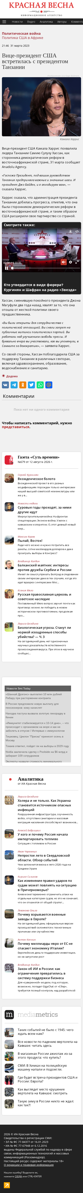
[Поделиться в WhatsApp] (40, 384)
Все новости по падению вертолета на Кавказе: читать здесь (48, 1044)
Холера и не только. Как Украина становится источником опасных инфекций (44, 805)
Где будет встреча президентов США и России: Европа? (48, 1079)
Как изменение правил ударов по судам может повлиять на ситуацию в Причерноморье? (47, 885)
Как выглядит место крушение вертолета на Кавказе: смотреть (42, 1091)
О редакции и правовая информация (29, 1165)
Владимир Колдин (29, 561)
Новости (17, 21)
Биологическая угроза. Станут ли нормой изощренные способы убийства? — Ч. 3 (44, 632)
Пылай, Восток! (30, 541)
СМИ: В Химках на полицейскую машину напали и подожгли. (42, 1067)
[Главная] (41, 9)
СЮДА (18, 1176)
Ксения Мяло (25, 590)
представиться (15, 427)
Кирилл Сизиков (27, 876)
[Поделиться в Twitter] (31, 384)
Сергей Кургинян (28, 475)
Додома (12, 376)
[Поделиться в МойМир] (48, 384)
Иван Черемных (27, 851)
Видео (31, 21)
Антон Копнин (27, 939)
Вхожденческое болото (36, 479)
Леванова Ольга (27, 910)
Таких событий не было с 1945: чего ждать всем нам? (46, 1032)
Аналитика (46, 21)
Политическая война (21, 34)
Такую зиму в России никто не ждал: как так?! (46, 1103)
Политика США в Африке (22, 37)
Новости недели (28, 503)
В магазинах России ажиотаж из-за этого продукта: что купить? (45, 1056)
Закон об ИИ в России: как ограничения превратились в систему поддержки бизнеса (42, 973)
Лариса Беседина (28, 623)
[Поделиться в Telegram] (14, 384)
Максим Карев (26, 536)
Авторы (62, 21)
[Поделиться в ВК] (5, 384)
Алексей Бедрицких (29, 830)
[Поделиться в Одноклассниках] (22, 384)
